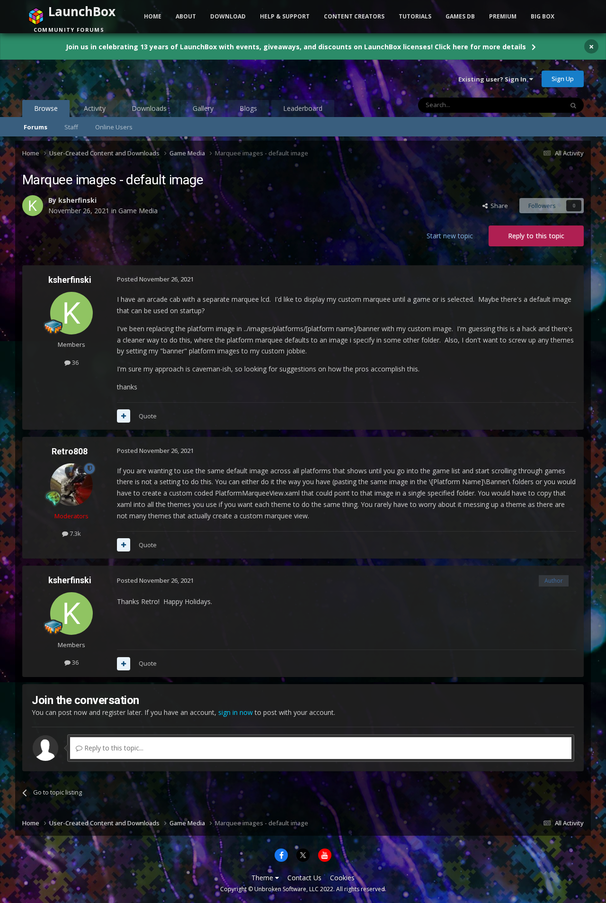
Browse (46, 108)
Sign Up (563, 78)
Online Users (114, 127)
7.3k (74, 533)
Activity (95, 108)
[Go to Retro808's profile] (71, 484)
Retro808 (70, 451)
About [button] (186, 16)
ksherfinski (77, 200)
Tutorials (415, 16)
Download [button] (228, 16)
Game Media (138, 210)
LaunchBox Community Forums (98, 79)
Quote (148, 416)
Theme (263, 877)
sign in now (235, 712)
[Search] (573, 105)
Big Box (542, 16)
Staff (71, 127)
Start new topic (450, 235)
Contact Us (304, 877)
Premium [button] (503, 16)
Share (498, 205)
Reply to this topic (536, 235)
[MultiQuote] (123, 416)
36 (75, 362)
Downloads (149, 108)
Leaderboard (302, 108)
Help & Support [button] (285, 16)
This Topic (536, 105)
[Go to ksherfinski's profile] (32, 205)
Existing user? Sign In (493, 79)
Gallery (203, 108)
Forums (35, 127)
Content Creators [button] (354, 16)
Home (152, 16)
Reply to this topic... (112, 747)
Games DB (460, 16)
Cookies (342, 877)
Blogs (248, 108)
